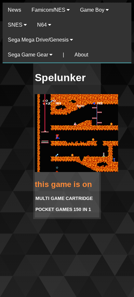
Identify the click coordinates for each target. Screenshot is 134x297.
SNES (16, 25)
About (81, 54)
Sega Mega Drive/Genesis (39, 40)
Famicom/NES (49, 10)
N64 (42, 25)
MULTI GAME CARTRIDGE (64, 198)
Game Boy (93, 10)
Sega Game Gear (28, 54)
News (14, 10)
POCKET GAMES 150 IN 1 (63, 209)
